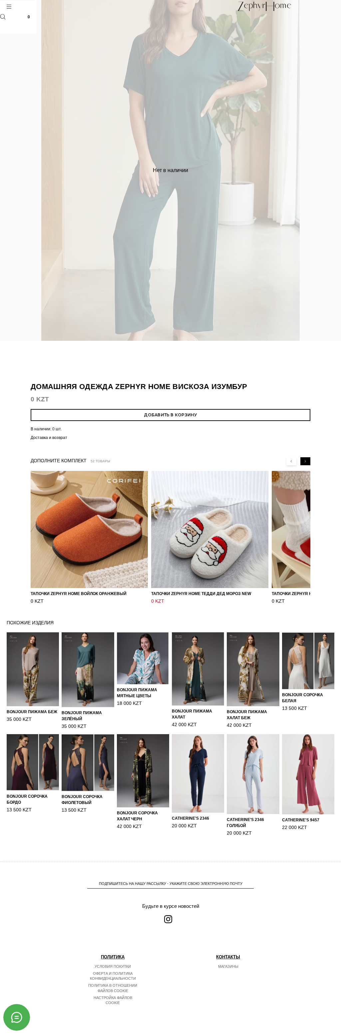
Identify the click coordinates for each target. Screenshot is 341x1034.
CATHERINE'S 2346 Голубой (245, 822)
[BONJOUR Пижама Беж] (33, 669)
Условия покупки (113, 966)
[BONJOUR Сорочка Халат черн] (143, 770)
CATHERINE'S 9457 (300, 820)
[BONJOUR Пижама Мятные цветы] (143, 658)
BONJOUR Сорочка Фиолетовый (82, 799)
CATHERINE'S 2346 (190, 818)
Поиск (3, 17)
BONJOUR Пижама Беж (32, 712)
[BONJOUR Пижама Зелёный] (88, 669)
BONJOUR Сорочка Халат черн (137, 816)
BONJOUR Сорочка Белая (302, 698)
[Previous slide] (291, 461)
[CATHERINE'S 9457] (308, 774)
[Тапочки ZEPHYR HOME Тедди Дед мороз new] (209, 529)
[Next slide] (305, 461)
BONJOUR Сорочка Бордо (27, 799)
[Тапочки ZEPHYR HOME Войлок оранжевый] (89, 529)
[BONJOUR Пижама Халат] (198, 669)
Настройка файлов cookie (113, 1000)
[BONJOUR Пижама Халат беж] (253, 669)
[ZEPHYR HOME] (264, 6)
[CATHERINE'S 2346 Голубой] (253, 774)
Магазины (228, 966)
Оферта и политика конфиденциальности (113, 976)
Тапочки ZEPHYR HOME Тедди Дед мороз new (201, 593)
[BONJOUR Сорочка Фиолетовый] (88, 762)
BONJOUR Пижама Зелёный (82, 716)
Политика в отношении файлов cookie (112, 988)
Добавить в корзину (170, 414)
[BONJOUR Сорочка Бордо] (33, 762)
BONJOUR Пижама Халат (192, 714)
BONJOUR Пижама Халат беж (247, 715)
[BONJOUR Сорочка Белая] (308, 660)
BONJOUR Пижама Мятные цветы (137, 693)
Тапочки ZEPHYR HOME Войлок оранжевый (79, 593)
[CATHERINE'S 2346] (198, 773)
